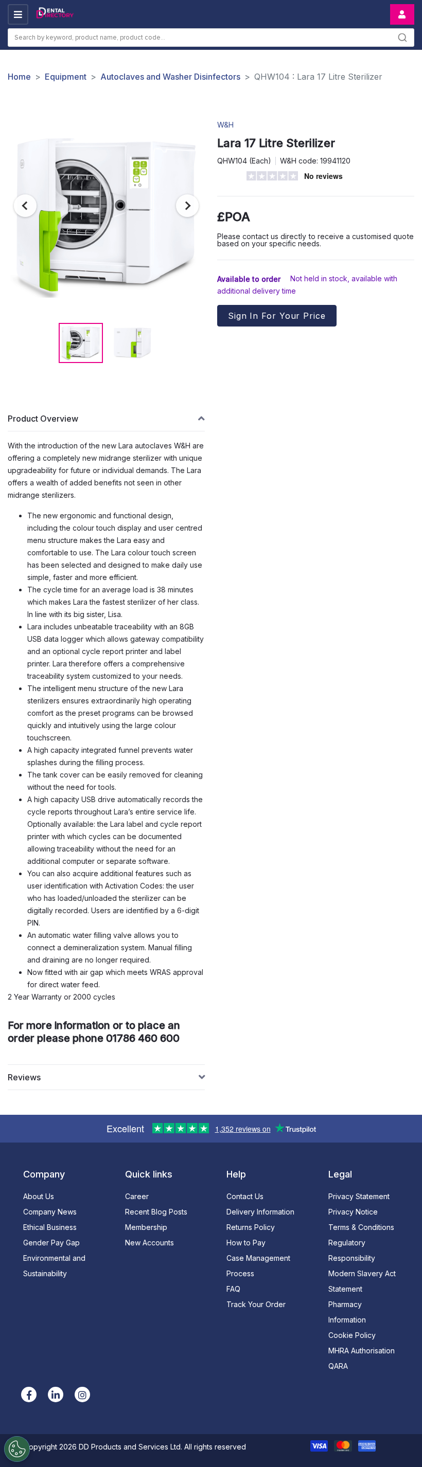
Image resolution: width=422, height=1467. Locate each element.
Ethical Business (50, 1227)
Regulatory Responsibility (351, 1250)
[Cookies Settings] (17, 1449)
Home (19, 76)
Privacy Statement (359, 1196)
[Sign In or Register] (402, 14)
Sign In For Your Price (277, 316)
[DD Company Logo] (54, 14)
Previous (25, 205)
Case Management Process (258, 1266)
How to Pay (246, 1242)
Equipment (65, 76)
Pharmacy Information (347, 1312)
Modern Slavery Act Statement (362, 1281)
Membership (146, 1227)
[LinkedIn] (55, 1394)
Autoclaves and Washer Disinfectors (170, 76)
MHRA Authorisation (361, 1350)
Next (187, 205)
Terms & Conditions (361, 1227)
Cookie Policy (352, 1335)
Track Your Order (256, 1304)
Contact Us (244, 1196)
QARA (338, 1366)
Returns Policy (250, 1227)
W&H (225, 124)
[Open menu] (18, 14)
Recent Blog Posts (156, 1211)
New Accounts (149, 1242)
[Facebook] (28, 1394)
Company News (50, 1211)
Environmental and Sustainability (54, 1266)
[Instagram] (82, 1394)
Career (137, 1196)
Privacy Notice (353, 1211)
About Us (38, 1196)
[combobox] (211, 37)
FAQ (233, 1288)
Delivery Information (260, 1211)
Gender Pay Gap (51, 1242)
